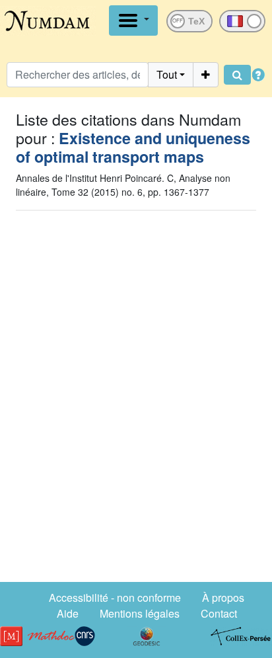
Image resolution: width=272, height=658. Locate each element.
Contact (219, 613)
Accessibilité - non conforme (115, 597)
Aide (68, 613)
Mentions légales (140, 613)
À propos (223, 597)
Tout (166, 74)
